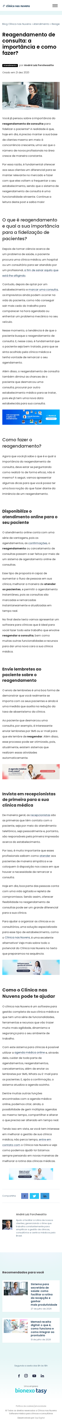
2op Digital (40, 1418)
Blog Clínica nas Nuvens (16, 24)
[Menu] (55, 6)
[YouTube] (34, 1375)
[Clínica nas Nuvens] (15, 5)
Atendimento (41, 24)
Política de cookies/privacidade (31, 1406)
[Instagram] (26, 1375)
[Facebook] (19, 1375)
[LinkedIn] (42, 1375)
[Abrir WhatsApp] (54, 1415)
